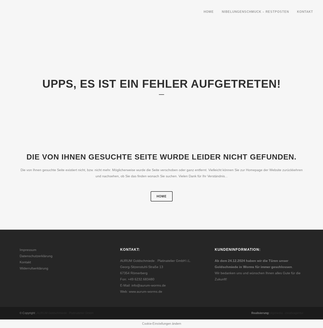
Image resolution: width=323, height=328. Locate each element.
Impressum (28, 250)
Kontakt (25, 262)
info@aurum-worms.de (148, 285)
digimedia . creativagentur (286, 313)
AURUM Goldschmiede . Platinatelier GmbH (65, 313)
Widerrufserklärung (34, 268)
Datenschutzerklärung (36, 256)
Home (162, 196)
